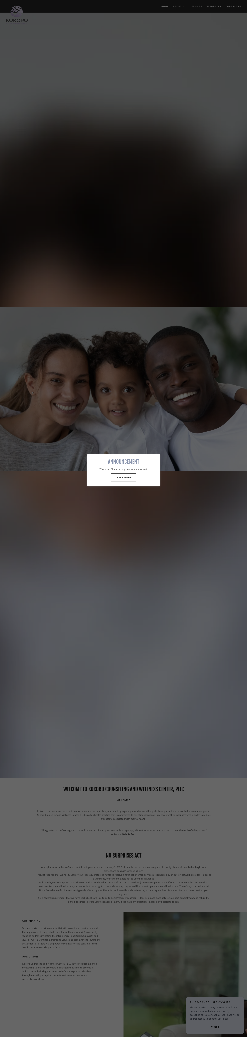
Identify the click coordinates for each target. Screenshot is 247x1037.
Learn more (123, 477)
